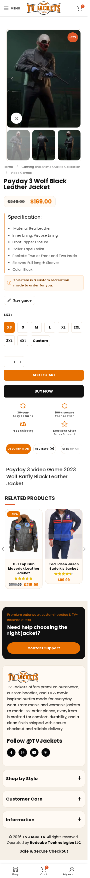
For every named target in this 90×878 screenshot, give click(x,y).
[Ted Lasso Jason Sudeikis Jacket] (63, 533)
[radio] (9, 327)
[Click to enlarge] (16, 118)
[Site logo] (43, 7)
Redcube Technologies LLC (55, 842)
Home (8, 167)
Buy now (43, 391)
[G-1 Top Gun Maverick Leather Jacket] (23, 533)
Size (7, 315)
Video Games (21, 173)
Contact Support (44, 648)
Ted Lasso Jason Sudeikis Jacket (64, 566)
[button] (12, 79)
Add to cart (43, 375)
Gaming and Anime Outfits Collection (51, 167)
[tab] (18, 449)
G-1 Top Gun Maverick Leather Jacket (24, 568)
